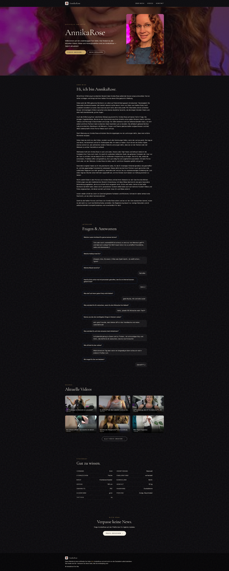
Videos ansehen (75, 52)
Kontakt (160, 3)
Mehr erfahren (96, 52)
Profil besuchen (114, 533)
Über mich (139, 3)
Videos (150, 3)
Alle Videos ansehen (114, 439)
